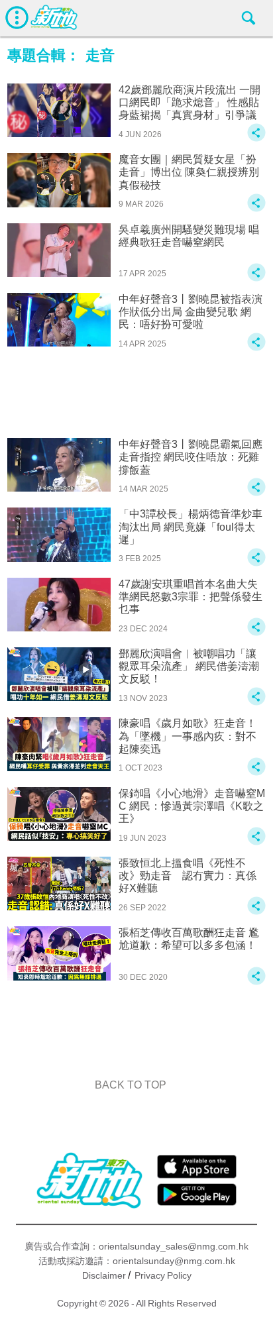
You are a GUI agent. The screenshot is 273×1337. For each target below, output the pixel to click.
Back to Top (130, 1085)
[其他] (256, 138)
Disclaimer (104, 1275)
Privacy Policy (163, 1275)
